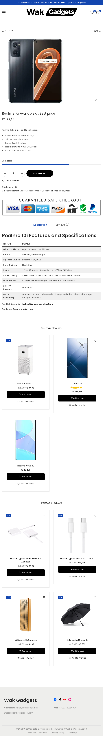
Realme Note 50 (25, 465)
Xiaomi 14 (77, 383)
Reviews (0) (63, 224)
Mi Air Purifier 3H (25, 383)
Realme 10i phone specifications (37, 304)
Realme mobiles (35, 190)
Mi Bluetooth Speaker (25, 640)
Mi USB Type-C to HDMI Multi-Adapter (25, 560)
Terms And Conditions (36, 732)
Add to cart (39, 173)
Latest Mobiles (20, 190)
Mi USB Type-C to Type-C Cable (77, 558)
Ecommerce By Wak (60, 729)
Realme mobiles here (23, 309)
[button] (10, 180)
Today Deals (65, 190)
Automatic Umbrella (77, 640)
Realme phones (50, 190)
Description (40, 224)
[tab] (40, 225)
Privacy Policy (58, 732)
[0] (92, 12)
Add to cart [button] (27, 394)
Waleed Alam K (80, 729)
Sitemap (73, 732)
